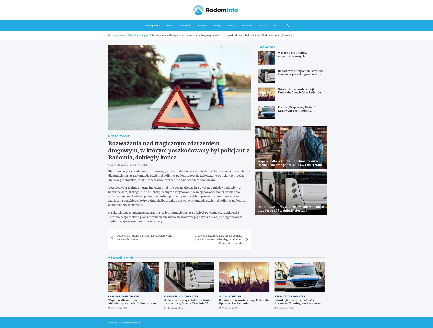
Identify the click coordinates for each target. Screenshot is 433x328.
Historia (202, 25)
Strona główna (152, 25)
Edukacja (113, 296)
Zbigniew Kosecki (139, 164)
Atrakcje (217, 25)
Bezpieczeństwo (283, 296)
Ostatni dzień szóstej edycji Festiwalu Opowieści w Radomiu (299, 91)
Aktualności (185, 25)
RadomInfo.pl (133, 322)
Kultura (231, 25)
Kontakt (277, 25)
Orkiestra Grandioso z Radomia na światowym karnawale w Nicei (144, 237)
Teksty (262, 25)
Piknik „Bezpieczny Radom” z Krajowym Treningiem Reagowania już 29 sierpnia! (298, 111)
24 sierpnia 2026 (174, 307)
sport (181, 296)
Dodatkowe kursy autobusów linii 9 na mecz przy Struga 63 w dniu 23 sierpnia (300, 74)
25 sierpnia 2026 (119, 307)
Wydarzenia (192, 296)
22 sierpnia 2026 (285, 307)
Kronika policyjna (119, 135)
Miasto (169, 25)
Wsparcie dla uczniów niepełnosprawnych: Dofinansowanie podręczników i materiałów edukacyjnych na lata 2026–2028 (291, 165)
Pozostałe (247, 25)
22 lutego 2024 (118, 164)
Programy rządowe (129, 296)
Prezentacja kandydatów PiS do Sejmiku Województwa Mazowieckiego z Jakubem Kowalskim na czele (218, 239)
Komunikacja (170, 296)
